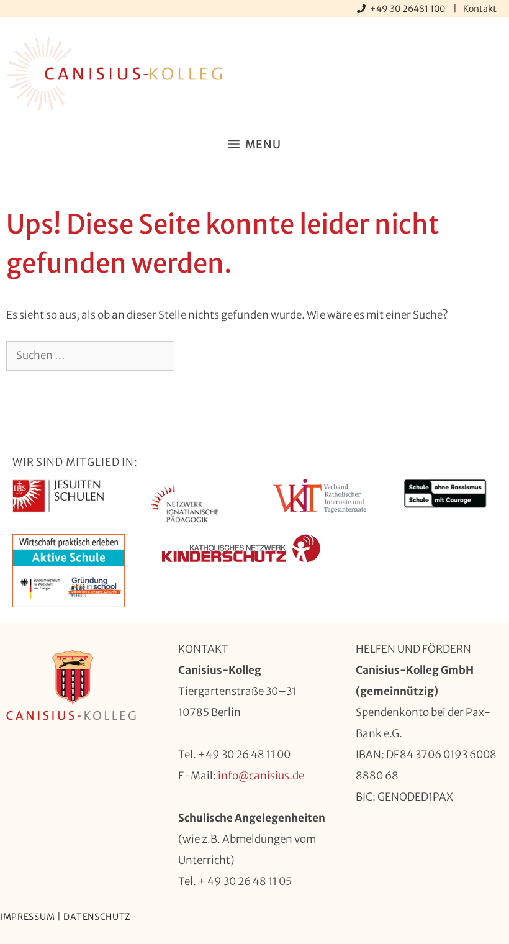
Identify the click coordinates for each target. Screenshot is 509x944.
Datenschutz (97, 916)
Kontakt (480, 8)
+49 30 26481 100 (408, 8)
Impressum (27, 916)
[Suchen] (194, 356)
